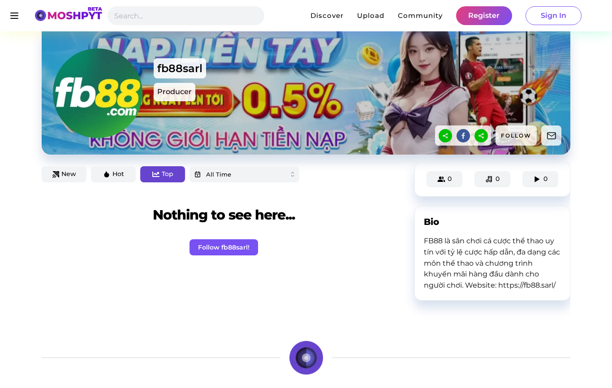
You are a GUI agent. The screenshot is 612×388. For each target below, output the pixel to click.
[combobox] (244, 174)
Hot (118, 174)
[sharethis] (445, 135)
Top (167, 174)
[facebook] (463, 135)
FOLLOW (516, 135)
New (68, 174)
